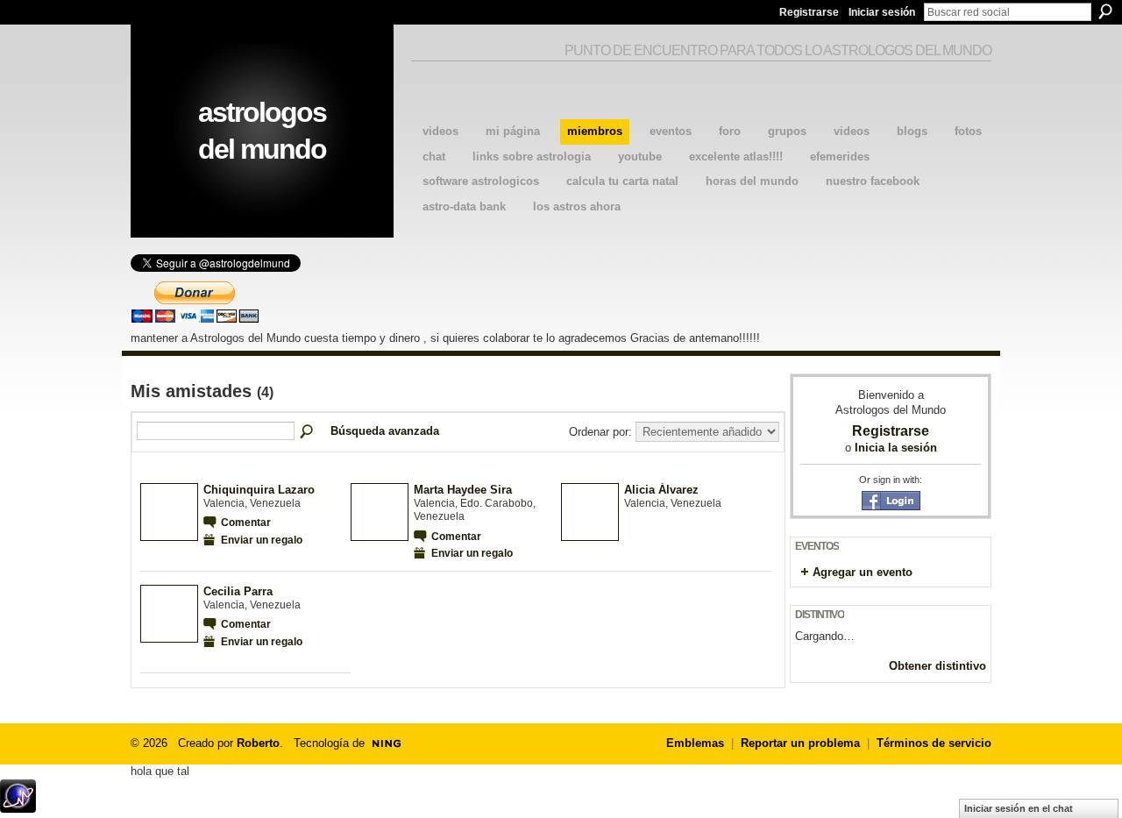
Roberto (258, 743)
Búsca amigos (308, 432)
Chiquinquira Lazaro (259, 489)
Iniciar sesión (882, 12)
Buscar (1105, 11)
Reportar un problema (800, 743)
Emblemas (695, 743)
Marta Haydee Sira (463, 489)
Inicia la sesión (896, 447)
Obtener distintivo (937, 665)
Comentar (246, 522)
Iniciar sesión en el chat (1018, 808)
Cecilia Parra (238, 591)
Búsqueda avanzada (384, 430)
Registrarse (809, 12)
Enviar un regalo (261, 539)
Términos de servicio (934, 743)
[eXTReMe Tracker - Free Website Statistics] (18, 807)
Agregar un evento (863, 572)
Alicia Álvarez (661, 489)
